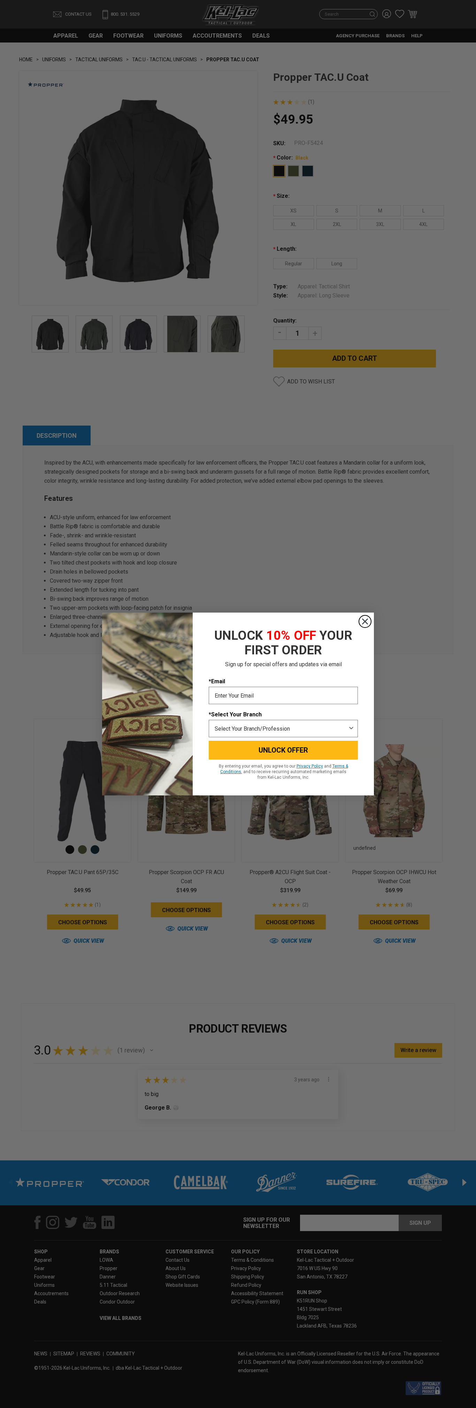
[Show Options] (351, 728)
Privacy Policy (310, 766)
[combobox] (281, 728)
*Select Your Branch (235, 714)
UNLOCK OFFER (283, 750)
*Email (217, 681)
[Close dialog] (365, 621)
